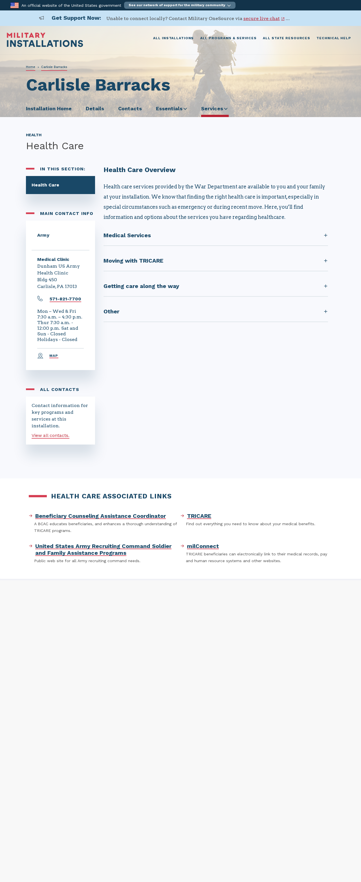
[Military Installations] (45, 45)
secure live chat (261, 18)
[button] (179, 5)
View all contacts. (50, 435)
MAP (53, 356)
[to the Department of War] (14, 4)
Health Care (45, 185)
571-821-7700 (65, 299)
